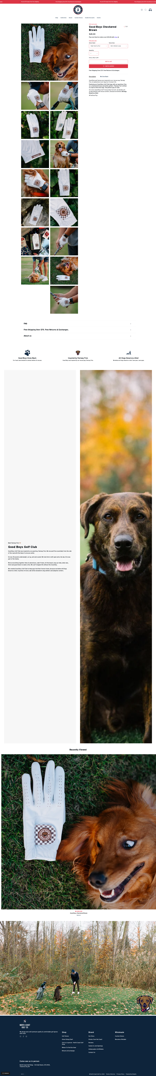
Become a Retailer (120, 1039)
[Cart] (150, 10)
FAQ (25, 324)
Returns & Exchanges (68, 1051)
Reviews (91, 1043)
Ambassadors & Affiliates (96, 1049)
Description (92, 77)
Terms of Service (110, 1074)
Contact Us (91, 1052)
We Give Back (104, 77)
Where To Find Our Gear (69, 1047)
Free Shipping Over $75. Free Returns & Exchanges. (46, 330)
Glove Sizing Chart (67, 1039)
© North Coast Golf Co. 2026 (96, 1074)
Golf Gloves (65, 1036)
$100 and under (93, 24)
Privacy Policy (120, 1074)
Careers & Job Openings (95, 1046)
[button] (56, 18)
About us (27, 336)
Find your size (93, 40)
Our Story (91, 1036)
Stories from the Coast (95, 1039)
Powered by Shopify (131, 1074)
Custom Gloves (119, 1036)
